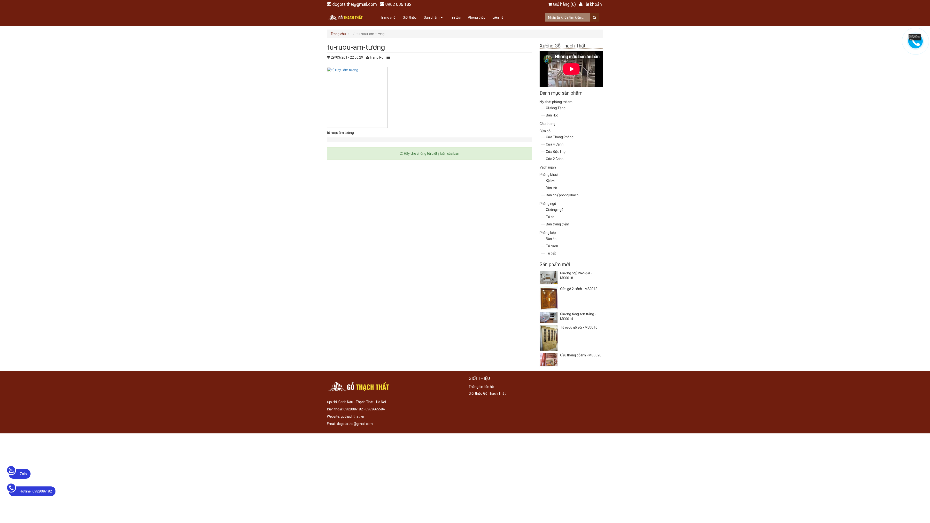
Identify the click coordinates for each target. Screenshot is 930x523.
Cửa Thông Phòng (560, 137)
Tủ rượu (552, 246)
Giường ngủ (554, 210)
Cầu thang (547, 124)
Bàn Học (552, 115)
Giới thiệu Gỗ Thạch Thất (487, 393)
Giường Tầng (556, 108)
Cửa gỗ (545, 131)
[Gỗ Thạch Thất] (345, 17)
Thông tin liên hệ (481, 387)
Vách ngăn (548, 167)
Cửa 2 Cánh (555, 159)
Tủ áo (550, 217)
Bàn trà (551, 188)
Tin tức (455, 17)
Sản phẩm (432, 17)
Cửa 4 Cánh (555, 144)
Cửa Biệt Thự (556, 152)
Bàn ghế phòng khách (562, 195)
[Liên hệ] (915, 37)
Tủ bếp (551, 253)
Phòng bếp (548, 233)
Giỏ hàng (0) (564, 4)
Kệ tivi (550, 181)
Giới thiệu (410, 17)
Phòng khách (549, 175)
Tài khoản (592, 4)
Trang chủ (387, 17)
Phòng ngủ (548, 204)
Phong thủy (476, 17)
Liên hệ (498, 17)
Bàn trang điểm (557, 224)
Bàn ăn (551, 239)
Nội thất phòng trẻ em (556, 102)
